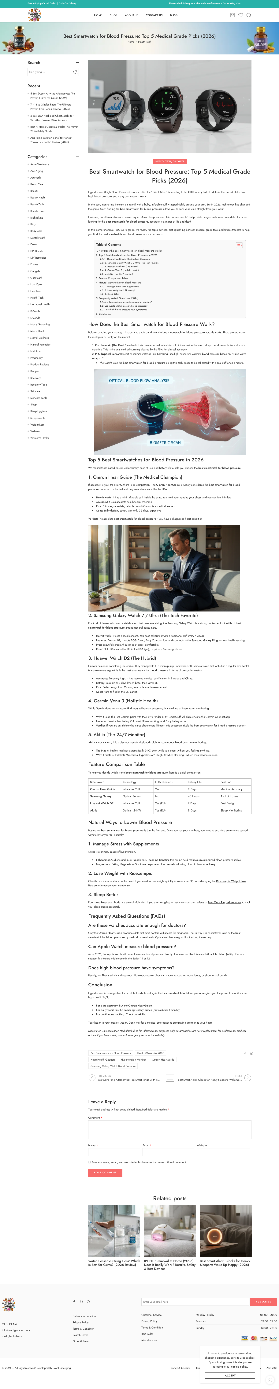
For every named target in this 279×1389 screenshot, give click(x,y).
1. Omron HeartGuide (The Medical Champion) (127, 258)
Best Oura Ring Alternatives (224, 902)
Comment (95, 1118)
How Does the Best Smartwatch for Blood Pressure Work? (130, 251)
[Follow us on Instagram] (81, 1301)
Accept (230, 1375)
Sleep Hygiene (38, 411)
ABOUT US (131, 15)
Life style (35, 318)
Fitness (34, 264)
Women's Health (39, 438)
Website (202, 1145)
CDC (191, 192)
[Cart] (232, 15)
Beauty (34, 191)
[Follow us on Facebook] (74, 1301)
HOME (98, 15)
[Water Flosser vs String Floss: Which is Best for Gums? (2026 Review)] (114, 1231)
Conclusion (105, 314)
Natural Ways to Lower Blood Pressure (120, 282)
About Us (271, 1368)
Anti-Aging (36, 171)
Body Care (36, 231)
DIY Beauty (36, 251)
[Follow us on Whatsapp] (88, 1301)
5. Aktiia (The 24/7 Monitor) (119, 273)
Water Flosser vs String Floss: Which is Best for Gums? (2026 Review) (114, 1263)
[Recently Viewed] (270, 1380)
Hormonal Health (40, 304)
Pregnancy (36, 358)
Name (93, 1145)
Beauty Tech (37, 204)
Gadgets (178, 161)
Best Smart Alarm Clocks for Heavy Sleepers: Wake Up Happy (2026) (225, 1263)
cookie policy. (239, 1367)
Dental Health (38, 238)
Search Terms (80, 1335)
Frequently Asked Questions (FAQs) (118, 298)
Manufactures (149, 1340)
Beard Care (36, 184)
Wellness (35, 431)
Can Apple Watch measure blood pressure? (126, 305)
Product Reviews (39, 364)
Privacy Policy (80, 1322)
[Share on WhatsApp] (251, 1053)
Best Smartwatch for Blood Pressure (111, 1053)
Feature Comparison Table (113, 278)
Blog (32, 224)
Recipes (34, 371)
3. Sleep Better (112, 293)
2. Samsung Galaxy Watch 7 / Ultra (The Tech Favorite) (132, 262)
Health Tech (144, 42)
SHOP (113, 15)
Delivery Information (84, 1316)
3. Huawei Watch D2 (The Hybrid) (121, 266)
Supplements (37, 418)
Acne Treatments (39, 164)
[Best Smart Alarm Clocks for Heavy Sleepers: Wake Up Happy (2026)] (226, 1231)
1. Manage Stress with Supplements (121, 286)
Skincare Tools (38, 398)
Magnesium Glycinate (133, 864)
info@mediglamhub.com (16, 1330)
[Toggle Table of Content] (237, 245)
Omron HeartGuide (163, 1060)
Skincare (35, 391)
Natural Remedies (40, 344)
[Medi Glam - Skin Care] (35, 15)
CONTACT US (154, 15)
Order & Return (81, 1341)
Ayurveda (35, 177)
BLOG (173, 15)
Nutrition (35, 351)
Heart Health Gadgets (103, 1060)
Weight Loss (37, 425)
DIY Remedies (38, 258)
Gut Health (36, 278)
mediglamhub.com (12, 1336)
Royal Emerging (62, 1368)
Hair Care (36, 284)
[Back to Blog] (170, 1078)
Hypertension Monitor (133, 1060)
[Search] (248, 15)
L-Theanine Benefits (157, 860)
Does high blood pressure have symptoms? (126, 309)
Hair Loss (35, 291)
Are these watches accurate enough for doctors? (128, 302)
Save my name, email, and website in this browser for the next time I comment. (139, 1162)
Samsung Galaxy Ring (205, 640)
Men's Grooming (40, 324)
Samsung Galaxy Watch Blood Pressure (113, 1066)
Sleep (33, 404)
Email (147, 1145)
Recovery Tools (38, 384)
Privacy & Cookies (179, 1368)
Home (131, 42)
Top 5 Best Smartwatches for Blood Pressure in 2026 (128, 255)
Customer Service (151, 1315)
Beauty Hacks (37, 197)
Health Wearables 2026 (150, 1053)
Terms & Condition (83, 1329)
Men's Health (37, 331)
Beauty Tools (37, 211)
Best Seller (147, 1334)
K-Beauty (35, 311)
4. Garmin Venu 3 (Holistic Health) (122, 270)
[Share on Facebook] (245, 1053)
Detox (33, 244)
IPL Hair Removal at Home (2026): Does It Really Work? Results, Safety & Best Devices (169, 1265)
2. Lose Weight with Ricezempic (120, 290)
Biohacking (36, 218)
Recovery (35, 378)
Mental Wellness (39, 338)
